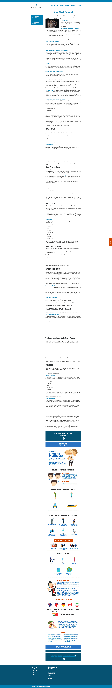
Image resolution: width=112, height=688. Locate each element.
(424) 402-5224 (36, 0)
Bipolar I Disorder (34, 17)
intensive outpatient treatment (66, 175)
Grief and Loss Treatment (51, 673)
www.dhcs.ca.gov (55, 682)
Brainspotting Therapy (49, 90)
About (52, 5)
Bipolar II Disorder (34, 18)
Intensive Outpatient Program (52, 669)
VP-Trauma (79, 5)
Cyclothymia (34, 23)
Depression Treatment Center (52, 668)
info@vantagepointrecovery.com (37, 668)
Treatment (62, 5)
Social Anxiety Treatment (51, 672)
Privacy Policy (42, 686)
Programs (56, 5)
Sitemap (49, 675)
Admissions (73, 5)
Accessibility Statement (47, 686)
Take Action (67, 5)
